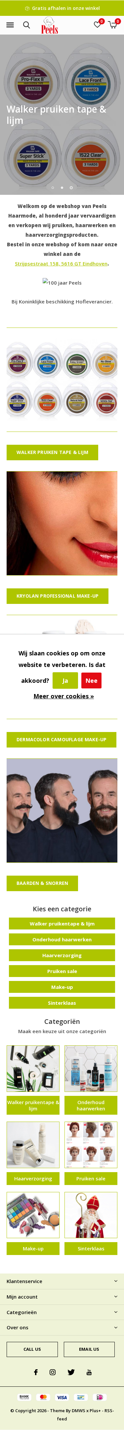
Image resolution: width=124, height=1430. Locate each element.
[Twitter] (71, 1372)
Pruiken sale (62, 971)
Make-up (62, 987)
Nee (91, 680)
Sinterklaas (62, 1002)
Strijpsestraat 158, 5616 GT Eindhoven (61, 263)
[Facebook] (36, 1372)
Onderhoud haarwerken (62, 939)
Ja (65, 680)
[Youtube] (89, 1372)
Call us (32, 1349)
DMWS (78, 1410)
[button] (10, 25)
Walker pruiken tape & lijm (52, 452)
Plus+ (95, 1410)
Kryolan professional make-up (58, 596)
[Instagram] (53, 1372)
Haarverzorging (62, 955)
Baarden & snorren (42, 883)
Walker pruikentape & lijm (62, 923)
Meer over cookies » (63, 696)
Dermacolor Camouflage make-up (61, 739)
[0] (112, 24)
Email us (89, 1349)
